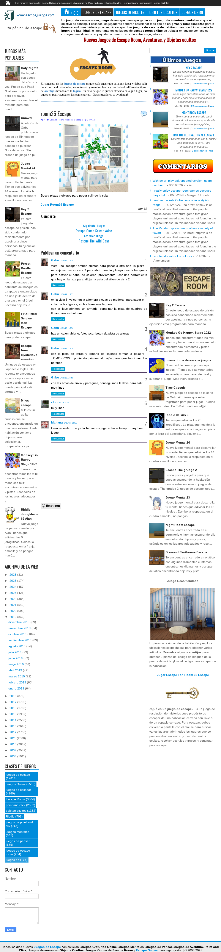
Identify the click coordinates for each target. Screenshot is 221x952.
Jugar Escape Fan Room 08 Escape (183, 675)
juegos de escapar (18, 789)
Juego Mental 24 (178, 442)
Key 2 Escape (194, 67)
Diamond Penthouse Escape (186, 552)
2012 (13, 732)
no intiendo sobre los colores (172, 256)
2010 (13, 744)
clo (53, 402)
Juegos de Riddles (130, 12)
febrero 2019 (17, 682)
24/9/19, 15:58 (66, 348)
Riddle (10, 816)
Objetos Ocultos (163, 12)
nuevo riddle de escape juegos (188, 360)
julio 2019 (15, 652)
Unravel (26, 118)
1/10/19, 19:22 (70, 423)
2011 (13, 738)
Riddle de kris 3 (177, 415)
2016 (13, 708)
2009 (13, 750)
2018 (13, 696)
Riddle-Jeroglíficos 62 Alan (29, 514)
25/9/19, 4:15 (63, 403)
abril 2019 (15, 670)
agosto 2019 (17, 646)
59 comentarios (199, 106)
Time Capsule (176, 387)
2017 (13, 702)
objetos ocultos (16, 810)
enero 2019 (16, 688)
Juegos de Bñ (192, 12)
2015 (13, 714)
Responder (58, 285)
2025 (13, 580)
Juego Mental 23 (178, 497)
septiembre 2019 (20, 640)
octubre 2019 (17, 634)
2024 (13, 586)
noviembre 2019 (20, 628)
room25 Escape (56, 113)
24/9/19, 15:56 (66, 328)
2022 (13, 598)
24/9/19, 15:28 (66, 260)
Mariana (57, 422)
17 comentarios (199, 83)
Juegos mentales (17, 831)
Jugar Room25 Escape (57, 204)
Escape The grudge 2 (181, 470)
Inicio (74, 13)
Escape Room (57, 120)
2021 (13, 605)
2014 (13, 720)
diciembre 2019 (19, 622)
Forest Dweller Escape (26, 268)
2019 (13, 617)
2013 (13, 726)
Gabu (55, 260)
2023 (13, 592)
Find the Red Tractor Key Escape (194, 135)
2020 (13, 611)
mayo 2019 (16, 664)
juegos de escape (74, 120)
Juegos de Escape (97, 12)
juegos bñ (12, 859)
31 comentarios (199, 128)
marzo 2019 (17, 676)
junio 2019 (16, 658)
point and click (15, 805)
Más (212, 83)
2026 (13, 574)
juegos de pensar (18, 841)
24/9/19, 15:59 (66, 378)
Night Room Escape (194, 112)
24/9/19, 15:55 (66, 294)
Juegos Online (15, 784)
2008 (13, 756)
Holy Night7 (29, 68)
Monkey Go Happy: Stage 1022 (29, 459)
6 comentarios (199, 151)
